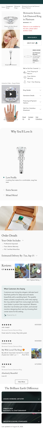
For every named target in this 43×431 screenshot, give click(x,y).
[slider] (15, 116)
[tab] (21, 397)
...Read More (25, 355)
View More (21, 382)
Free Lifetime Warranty (11, 246)
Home (3, 7)
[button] (32, 90)
